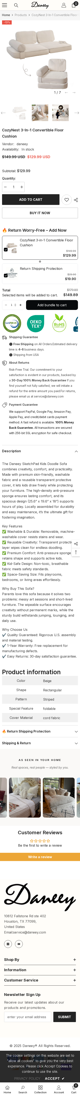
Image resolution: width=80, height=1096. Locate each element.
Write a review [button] (40, 857)
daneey (22, 144)
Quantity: (9, 178)
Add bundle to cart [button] (51, 305)
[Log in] (64, 5)
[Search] (16, 5)
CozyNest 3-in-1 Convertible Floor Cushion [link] (46, 242)
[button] (66, 92)
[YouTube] (19, 944)
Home (6, 15)
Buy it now (40, 213)
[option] (40, 58)
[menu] (4, 5)
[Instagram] (8, 944)
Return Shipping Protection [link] (41, 268)
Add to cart (30, 199)
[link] (12, 248)
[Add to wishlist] (67, 200)
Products (21, 15)
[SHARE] (75, 200)
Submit (64, 1017)
